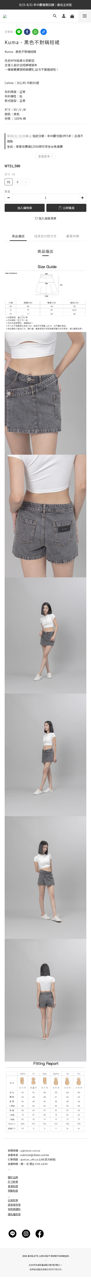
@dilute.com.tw (40, 1155)
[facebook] (27, 32)
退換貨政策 (14, 1204)
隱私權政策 (14, 1214)
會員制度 (13, 1186)
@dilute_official (29, 1159)
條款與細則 (14, 1209)
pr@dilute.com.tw (30, 1150)
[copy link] (43, 32)
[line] (19, 32)
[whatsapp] (35, 32)
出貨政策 (13, 1200)
